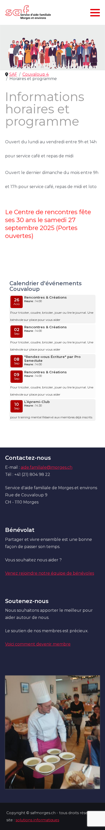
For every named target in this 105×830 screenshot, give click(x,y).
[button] (95, 12)
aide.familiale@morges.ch (46, 467)
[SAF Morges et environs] (28, 12)
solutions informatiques (37, 820)
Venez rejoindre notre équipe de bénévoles (49, 573)
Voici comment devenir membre (38, 644)
